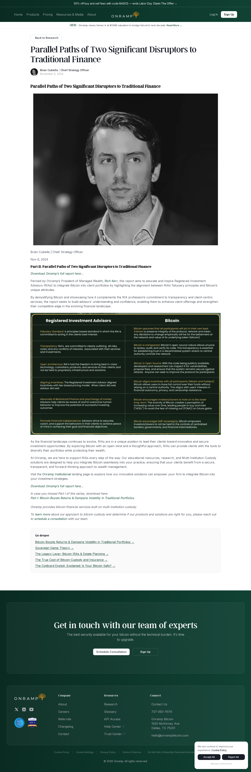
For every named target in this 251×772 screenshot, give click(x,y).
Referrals (64, 719)
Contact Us (159, 704)
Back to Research (46, 37)
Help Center (112, 726)
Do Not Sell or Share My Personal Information (172, 752)
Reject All (233, 757)
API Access (112, 719)
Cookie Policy (61, 752)
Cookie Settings (85, 752)
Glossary (110, 712)
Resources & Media (69, 14)
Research (110, 704)
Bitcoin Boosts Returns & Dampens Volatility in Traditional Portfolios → (84, 542)
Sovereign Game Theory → (54, 548)
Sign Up (229, 14)
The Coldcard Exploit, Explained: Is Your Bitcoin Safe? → (75, 566)
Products (32, 14)
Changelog (65, 726)
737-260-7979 (161, 712)
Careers (63, 712)
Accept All (209, 757)
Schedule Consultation (111, 651)
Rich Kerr (111, 281)
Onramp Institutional (56, 474)
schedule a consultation (50, 519)
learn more (42, 514)
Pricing (48, 14)
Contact (63, 734)
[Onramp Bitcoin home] (30, 696)
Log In (214, 14)
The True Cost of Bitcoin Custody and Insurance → (71, 560)
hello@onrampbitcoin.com (169, 735)
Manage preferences (221, 763)
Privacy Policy (108, 752)
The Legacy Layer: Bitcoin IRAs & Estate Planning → (72, 554)
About (91, 14)
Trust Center (113, 734)
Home (18, 14)
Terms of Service (131, 752)
